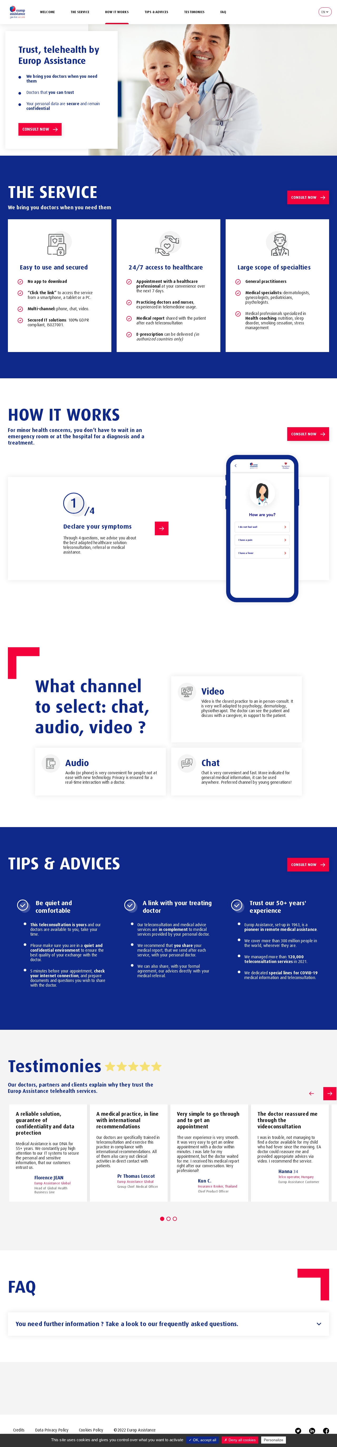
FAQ (223, 12)
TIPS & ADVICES (156, 12)
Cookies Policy (91, 1430)
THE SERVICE (80, 12)
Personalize (273, 1440)
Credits (18, 1430)
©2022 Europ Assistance (135, 1430)
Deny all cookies (241, 1440)
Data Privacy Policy (51, 1430)
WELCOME (47, 12)
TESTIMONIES (194, 12)
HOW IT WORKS (117, 12)
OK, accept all (204, 1440)
